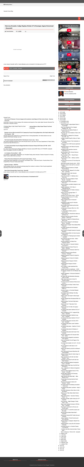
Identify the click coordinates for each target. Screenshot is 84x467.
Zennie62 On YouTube (35, 64)
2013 (61, 445)
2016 (61, 116)
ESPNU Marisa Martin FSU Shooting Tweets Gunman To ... (69, 374)
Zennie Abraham (69, 91)
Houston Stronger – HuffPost (11, 164)
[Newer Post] (1, 233)
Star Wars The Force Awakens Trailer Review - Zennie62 (69, 179)
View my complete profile (70, 93)
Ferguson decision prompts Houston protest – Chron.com (69, 217)
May (62, 438)
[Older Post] (83, 233)
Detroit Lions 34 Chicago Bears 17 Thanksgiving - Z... (69, 193)
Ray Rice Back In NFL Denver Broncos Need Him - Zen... (69, 153)
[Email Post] (25, 31)
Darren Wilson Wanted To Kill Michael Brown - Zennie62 (69, 222)
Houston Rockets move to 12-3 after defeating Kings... (69, 197)
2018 (61, 113)
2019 (61, 112)
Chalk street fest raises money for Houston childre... (69, 279)
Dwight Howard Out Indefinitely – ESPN (70, 269)
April (62, 439)
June (62, 436)
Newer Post (6, 76)
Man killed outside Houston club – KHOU (70, 163)
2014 (61, 119)
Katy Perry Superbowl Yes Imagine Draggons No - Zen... (69, 128)
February (63, 442)
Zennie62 (20, 68)
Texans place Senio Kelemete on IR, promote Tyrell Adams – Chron (20, 158)
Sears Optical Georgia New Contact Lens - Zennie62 (16, 170)
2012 (61, 447)
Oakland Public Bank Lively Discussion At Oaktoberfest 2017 (23, 176)
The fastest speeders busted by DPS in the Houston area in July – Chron (21, 139)
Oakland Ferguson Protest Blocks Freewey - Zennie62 (68, 253)
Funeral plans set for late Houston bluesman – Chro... (69, 174)
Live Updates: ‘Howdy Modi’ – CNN (12, 153)
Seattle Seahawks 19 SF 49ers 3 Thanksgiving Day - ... (68, 187)
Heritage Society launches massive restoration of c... (69, 150)
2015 (61, 118)
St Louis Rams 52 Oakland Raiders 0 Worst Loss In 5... (69, 130)
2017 (61, 115)
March (62, 441)
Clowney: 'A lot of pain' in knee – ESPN (70, 195)
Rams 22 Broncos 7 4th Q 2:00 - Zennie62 (70, 432)
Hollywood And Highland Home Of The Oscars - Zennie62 (70, 371)
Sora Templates (38, 465)
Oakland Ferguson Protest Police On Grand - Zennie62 (69, 247)
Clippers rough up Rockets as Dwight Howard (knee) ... (69, 168)
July (62, 435)
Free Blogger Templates (48, 465)
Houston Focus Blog (8, 11)
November (63, 123)
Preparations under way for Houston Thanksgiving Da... (69, 203)
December (63, 121)
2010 (61, 450)
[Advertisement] (56, 11)
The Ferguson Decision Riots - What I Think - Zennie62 (69, 239)
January (63, 444)
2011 (61, 448)
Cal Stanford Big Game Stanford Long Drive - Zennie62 (69, 316)
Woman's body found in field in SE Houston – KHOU (68, 382)
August (63, 433)
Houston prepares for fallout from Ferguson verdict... (68, 242)
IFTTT (45, 64)
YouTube (15, 68)
